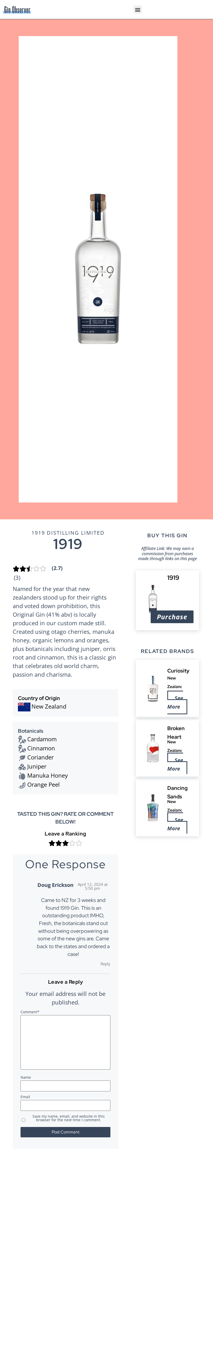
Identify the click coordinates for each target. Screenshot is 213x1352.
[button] (138, 9)
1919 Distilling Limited (68, 532)
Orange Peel (43, 784)
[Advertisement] (167, 870)
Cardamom (42, 739)
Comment (30, 1012)
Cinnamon (41, 748)
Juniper (36, 766)
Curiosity (179, 670)
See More (175, 702)
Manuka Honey (47, 775)
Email (25, 1097)
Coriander (40, 757)
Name (26, 1078)
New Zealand (48, 706)
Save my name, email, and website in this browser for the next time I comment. (68, 1118)
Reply (105, 964)
